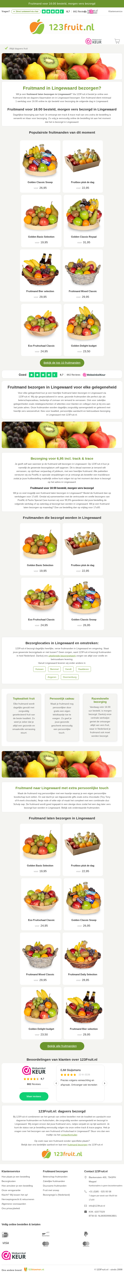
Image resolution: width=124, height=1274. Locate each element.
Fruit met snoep (51, 1190)
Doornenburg (70, 677)
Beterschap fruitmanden (55, 1176)
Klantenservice (115, 11)
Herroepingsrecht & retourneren (18, 1199)
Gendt (68, 669)
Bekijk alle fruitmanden (62, 1046)
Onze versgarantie (11, 1190)
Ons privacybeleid (11, 1208)
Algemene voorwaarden (14, 1204)
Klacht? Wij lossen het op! (15, 1194)
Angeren (52, 677)
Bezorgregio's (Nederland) (56, 1194)
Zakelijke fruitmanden (54, 1181)
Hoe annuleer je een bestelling (17, 1185)
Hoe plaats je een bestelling (16, 1176)
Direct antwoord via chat (27, 11)
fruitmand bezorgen (77, 1144)
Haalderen (83, 669)
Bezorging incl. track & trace (23, 48)
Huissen (39, 669)
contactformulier (69, 1134)
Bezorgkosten (9, 1181)
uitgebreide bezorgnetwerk (62, 655)
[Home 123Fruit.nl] (62, 33)
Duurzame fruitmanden (55, 1185)
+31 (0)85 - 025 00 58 (100, 1191)
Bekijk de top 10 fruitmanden (62, 362)
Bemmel (54, 669)
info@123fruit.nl (97, 1205)
